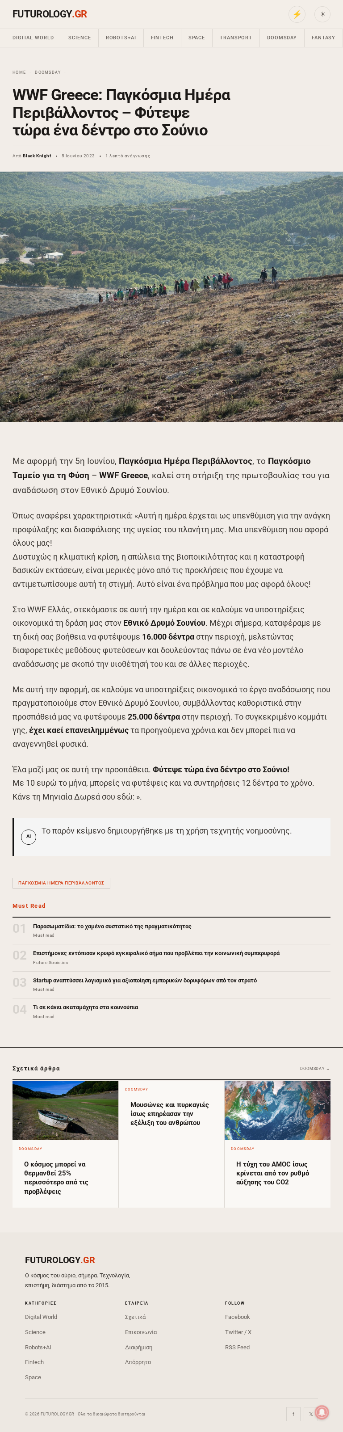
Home (19, 72)
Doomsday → (315, 1068)
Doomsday (282, 38)
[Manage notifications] (322, 1412)
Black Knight (37, 155)
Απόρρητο (138, 1362)
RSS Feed (237, 1347)
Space (196, 38)
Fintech (162, 38)
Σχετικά (135, 1317)
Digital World (33, 38)
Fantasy (323, 38)
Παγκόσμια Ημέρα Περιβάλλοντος (61, 882)
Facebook (237, 1317)
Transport (236, 38)
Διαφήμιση (138, 1347)
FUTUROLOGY (50, 14)
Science (79, 38)
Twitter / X (238, 1332)
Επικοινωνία (141, 1332)
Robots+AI (121, 38)
